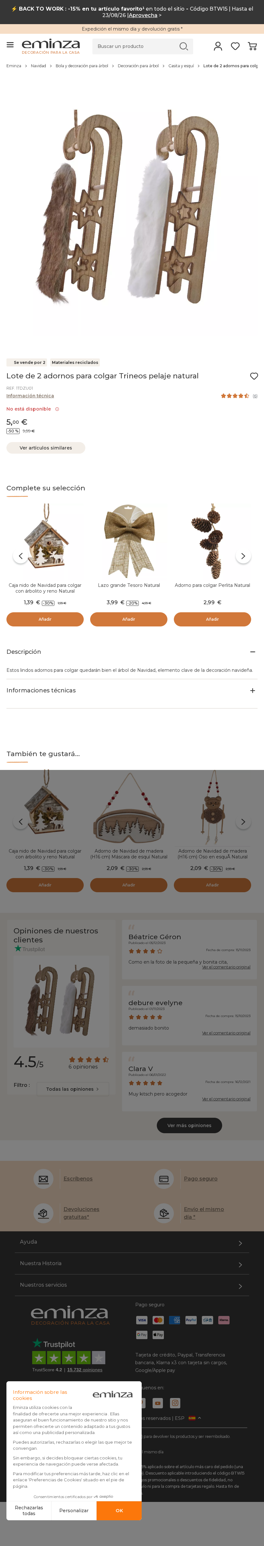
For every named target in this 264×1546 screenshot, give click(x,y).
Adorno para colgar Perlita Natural (212, 585)
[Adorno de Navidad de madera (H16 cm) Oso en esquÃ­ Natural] (212, 808)
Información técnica (30, 396)
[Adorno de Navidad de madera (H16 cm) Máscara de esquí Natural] (128, 808)
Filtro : (22, 1085)
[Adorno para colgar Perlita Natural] (212, 542)
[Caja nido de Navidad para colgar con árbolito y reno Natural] (45, 542)
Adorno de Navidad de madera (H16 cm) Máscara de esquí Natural (128, 854)
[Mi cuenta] (218, 48)
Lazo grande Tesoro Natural (129, 585)
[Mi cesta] (252, 48)
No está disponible (29, 409)
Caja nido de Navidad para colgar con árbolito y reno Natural (45, 588)
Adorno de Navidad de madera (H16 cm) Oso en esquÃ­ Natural (212, 854)
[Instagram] (175, 1403)
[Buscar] (184, 46)
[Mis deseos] (235, 48)
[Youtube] (158, 1403)
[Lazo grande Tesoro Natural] (128, 542)
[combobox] (73, 1089)
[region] (132, 69)
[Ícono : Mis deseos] (254, 376)
